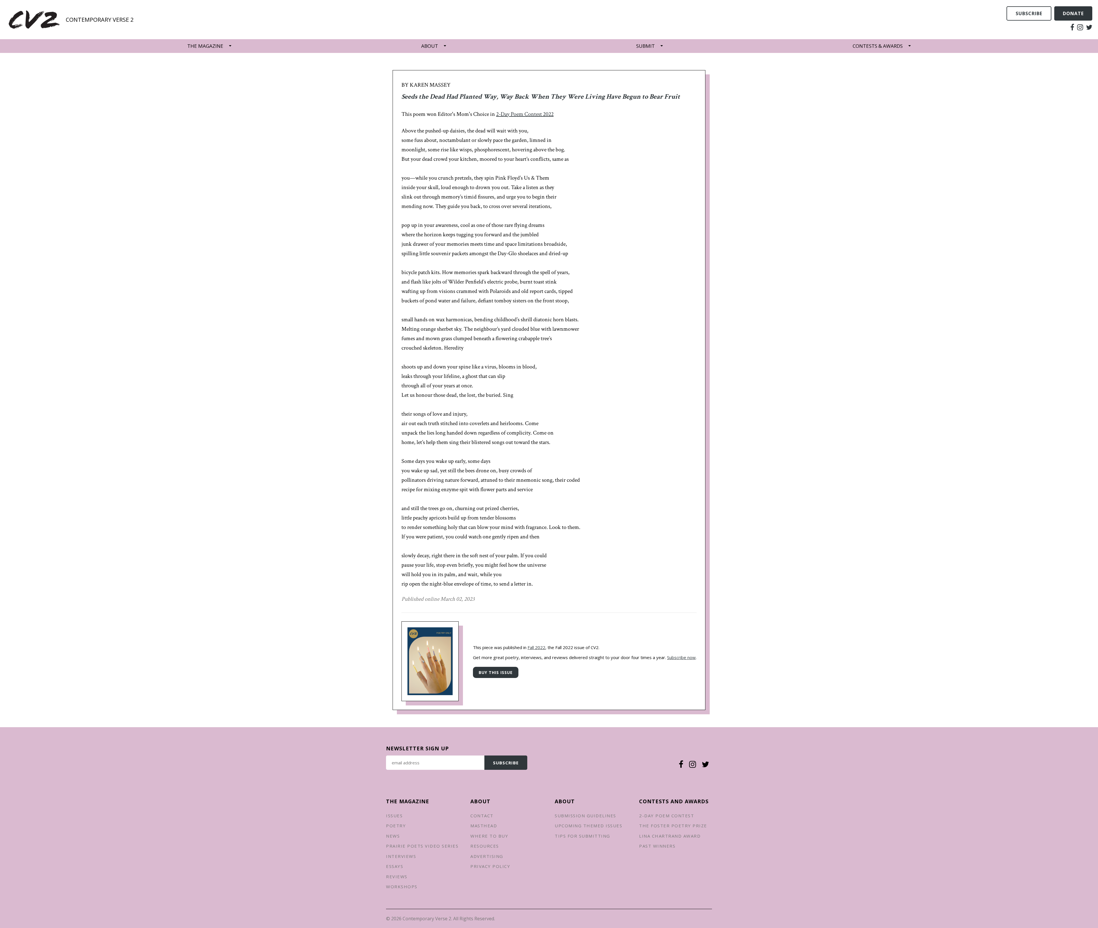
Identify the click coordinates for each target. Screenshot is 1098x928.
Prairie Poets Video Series (422, 846)
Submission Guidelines (585, 815)
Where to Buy (489, 836)
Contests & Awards (878, 46)
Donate (1073, 13)
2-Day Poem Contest (666, 815)
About (429, 46)
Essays (394, 866)
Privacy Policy (490, 866)
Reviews (396, 876)
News (393, 836)
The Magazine (205, 46)
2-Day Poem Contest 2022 (525, 114)
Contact (482, 815)
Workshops (401, 886)
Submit (645, 46)
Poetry (396, 825)
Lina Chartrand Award (670, 836)
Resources (484, 846)
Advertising (486, 856)
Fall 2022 (536, 647)
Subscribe (1029, 13)
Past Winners (657, 846)
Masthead (483, 825)
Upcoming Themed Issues (588, 825)
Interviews (401, 856)
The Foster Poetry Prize (673, 825)
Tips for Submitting (582, 836)
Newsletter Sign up (417, 748)
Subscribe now (681, 657)
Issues (394, 815)
